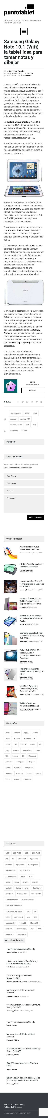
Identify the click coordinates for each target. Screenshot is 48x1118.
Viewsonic (27, 779)
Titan (7, 779)
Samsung (13, 71)
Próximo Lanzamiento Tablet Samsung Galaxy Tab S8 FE (32, 671)
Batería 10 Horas (22, 888)
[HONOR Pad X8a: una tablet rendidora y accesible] (10, 569)
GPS (28, 911)
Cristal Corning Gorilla (14, 911)
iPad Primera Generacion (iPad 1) (21, 949)
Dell (15, 744)
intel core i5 (18, 917)
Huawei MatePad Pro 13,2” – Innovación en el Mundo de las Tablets (32, 583)
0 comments (26, 76)
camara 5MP (25, 419)
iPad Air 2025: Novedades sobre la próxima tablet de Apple (31, 618)
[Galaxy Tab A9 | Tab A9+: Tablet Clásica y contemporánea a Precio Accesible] (10, 655)
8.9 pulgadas (33, 865)
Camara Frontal (16, 425)
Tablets (21, 71)
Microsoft (32, 756)
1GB (7, 853)
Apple (22, 624)
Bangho (17, 739)
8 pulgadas (20, 865)
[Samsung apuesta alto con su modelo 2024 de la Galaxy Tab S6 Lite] (10, 638)
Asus (8, 739)
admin (30, 73)
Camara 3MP (22, 894)
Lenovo (15, 756)
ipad (35, 917)
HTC (7, 750)
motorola (9, 929)
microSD (23, 923)
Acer (7, 733)
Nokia (8, 768)
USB (32, 929)
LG (23, 756)
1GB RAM (17, 853)
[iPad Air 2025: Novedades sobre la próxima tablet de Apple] (10, 621)
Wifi (34, 425)
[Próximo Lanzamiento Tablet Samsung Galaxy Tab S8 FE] (10, 674)
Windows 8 (22, 935)
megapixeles (10, 923)
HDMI (8, 917)
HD (27, 425)
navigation (20, 762)
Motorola (9, 762)
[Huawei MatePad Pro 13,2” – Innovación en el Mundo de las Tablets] (10, 586)
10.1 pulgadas (15, 413)
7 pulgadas (34, 859)
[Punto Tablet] (19, 14)
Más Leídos (10, 940)
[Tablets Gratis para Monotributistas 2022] (10, 708)
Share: (7, 401)
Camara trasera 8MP (14, 905)
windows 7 (10, 935)
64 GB (8, 882)
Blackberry (37, 888)
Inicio (38, 750)
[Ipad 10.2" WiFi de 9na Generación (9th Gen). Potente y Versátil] (10, 691)
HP (40, 744)
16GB (27, 413)
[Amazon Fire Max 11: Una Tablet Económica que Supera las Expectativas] (10, 604)
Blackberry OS (29, 739)
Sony (29, 773)
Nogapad (32, 762)
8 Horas (9, 865)
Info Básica (27, 750)
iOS (26, 624)
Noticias (23, 709)
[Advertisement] (24, 812)
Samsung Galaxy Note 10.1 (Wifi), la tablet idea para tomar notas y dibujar (23, 52)
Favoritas (20, 940)
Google (23, 744)
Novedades (24, 553)
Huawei (22, 590)
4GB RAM (22, 859)
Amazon (23, 607)
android (13, 419)
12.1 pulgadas (11, 876)
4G (13, 859)
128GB (25, 882)
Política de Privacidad (13, 1107)
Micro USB (34, 923)
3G (7, 859)
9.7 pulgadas (10, 870)
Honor (22, 570)
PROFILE (32, 390)
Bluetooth (9, 894)
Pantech (9, 773)
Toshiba (16, 779)
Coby (8, 744)
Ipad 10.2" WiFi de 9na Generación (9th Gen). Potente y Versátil (29, 688)
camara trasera (28, 900)
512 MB (35, 882)
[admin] (10, 386)
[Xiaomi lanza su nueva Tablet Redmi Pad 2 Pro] (10, 552)
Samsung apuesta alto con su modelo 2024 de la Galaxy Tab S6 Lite (32, 635)
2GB (35, 413)
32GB (31, 876)
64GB (17, 882)
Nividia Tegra (22, 929)
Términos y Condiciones (14, 1104)
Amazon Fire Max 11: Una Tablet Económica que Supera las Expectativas (30, 601)
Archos (35, 733)
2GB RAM (36, 853)
